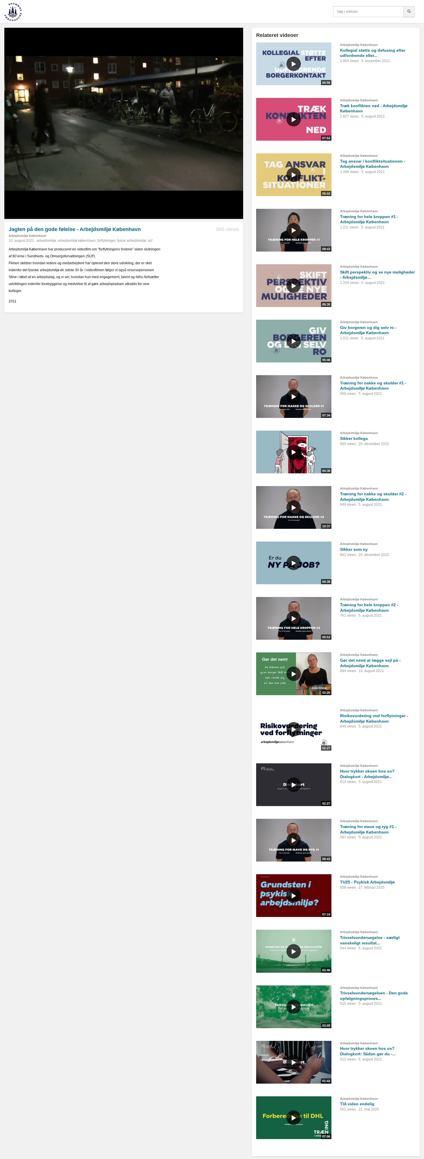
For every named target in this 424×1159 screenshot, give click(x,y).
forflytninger (106, 241)
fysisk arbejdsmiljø (131, 241)
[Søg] (409, 11)
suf (150, 241)
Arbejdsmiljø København (27, 235)
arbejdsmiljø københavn (76, 241)
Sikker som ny (354, 549)
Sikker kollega (354, 438)
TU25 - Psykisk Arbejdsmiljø (367, 882)
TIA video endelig (357, 1104)
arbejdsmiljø (46, 241)
